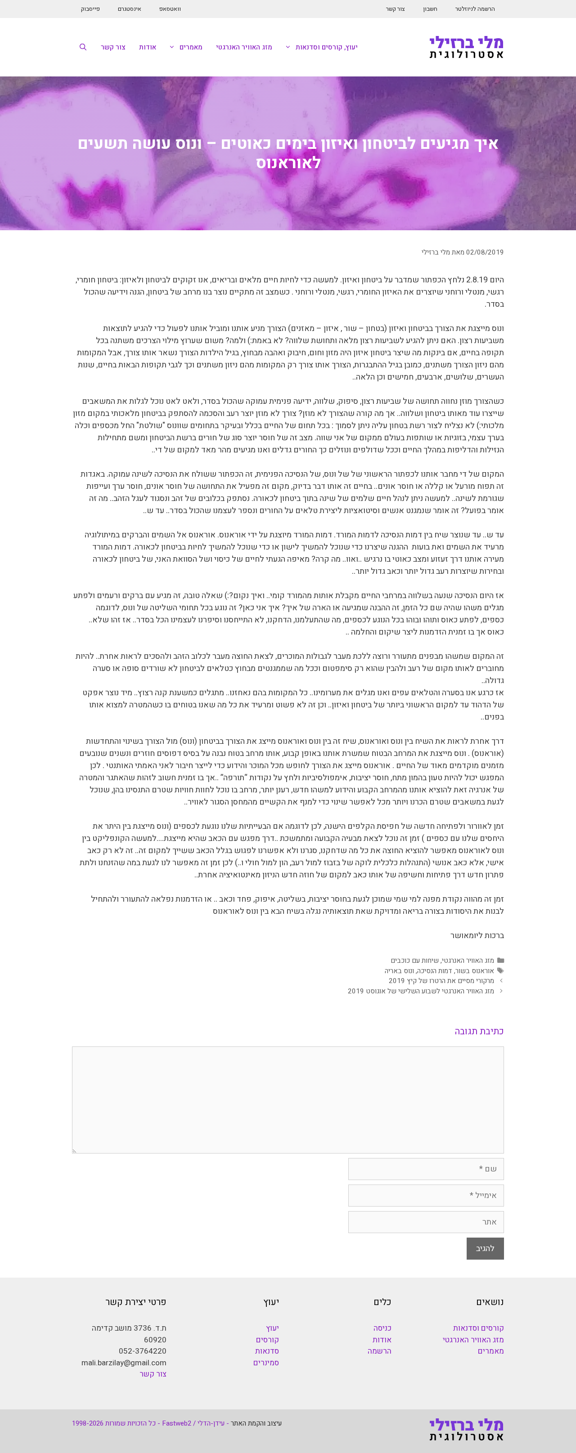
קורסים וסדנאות (478, 1328)
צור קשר (395, 8)
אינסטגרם (129, 8)
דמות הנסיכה (434, 971)
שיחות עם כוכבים (415, 961)
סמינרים (266, 1362)
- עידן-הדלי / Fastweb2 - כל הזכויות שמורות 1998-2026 (150, 1423)
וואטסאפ (170, 8)
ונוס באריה (399, 971)
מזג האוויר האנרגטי (244, 47)
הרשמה (380, 1351)
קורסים (267, 1340)
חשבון (430, 8)
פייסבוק (90, 8)
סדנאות (267, 1351)
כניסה (383, 1328)
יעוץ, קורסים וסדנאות (327, 47)
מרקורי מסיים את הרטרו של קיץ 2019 (441, 981)
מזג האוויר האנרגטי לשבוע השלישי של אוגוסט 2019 (421, 991)
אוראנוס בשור (474, 971)
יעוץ (272, 1328)
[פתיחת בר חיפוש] (83, 47)
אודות (147, 47)
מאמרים (191, 47)
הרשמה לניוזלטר (475, 8)
